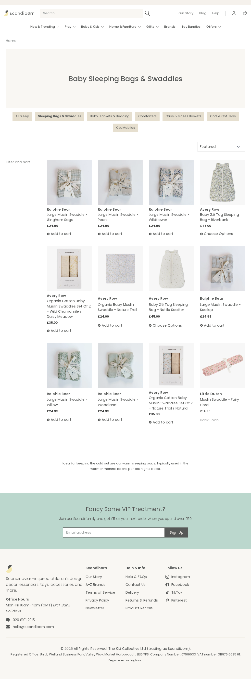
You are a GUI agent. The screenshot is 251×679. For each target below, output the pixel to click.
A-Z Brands (95, 584)
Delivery (132, 592)
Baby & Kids (90, 27)
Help (215, 13)
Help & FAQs (136, 576)
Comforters (147, 116)
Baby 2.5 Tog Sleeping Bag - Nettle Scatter (168, 307)
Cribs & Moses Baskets (183, 116)
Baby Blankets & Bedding (109, 116)
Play (68, 27)
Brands (170, 27)
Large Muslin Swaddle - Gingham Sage (67, 217)
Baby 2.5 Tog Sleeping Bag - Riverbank (219, 217)
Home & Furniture (123, 27)
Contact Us (136, 584)
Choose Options (218, 233)
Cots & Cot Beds (223, 116)
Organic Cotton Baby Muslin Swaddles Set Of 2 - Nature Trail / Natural (171, 403)
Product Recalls (139, 608)
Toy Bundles (191, 27)
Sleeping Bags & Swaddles (59, 116)
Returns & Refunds (142, 600)
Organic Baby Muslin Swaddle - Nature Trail (117, 307)
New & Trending (42, 27)
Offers (211, 27)
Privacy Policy (97, 600)
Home (11, 40)
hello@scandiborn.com (33, 626)
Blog (202, 13)
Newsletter (95, 608)
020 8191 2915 (24, 619)
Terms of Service (100, 592)
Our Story (185, 13)
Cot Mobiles (125, 128)
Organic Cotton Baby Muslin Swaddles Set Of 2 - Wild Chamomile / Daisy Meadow (69, 308)
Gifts (150, 27)
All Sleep (22, 116)
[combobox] (91, 13)
